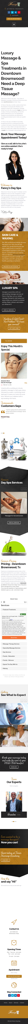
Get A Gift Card (14, 328)
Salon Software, (15, 675)
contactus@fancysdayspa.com (14, 936)
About (10, 1002)
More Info (14, 767)
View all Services (9, 310)
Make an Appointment (14, 18)
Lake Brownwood (7, 102)
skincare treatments (19, 255)
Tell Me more (8, 340)
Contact (22, 1002)
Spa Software (11, 676)
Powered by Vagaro (7, 675)
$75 (26, 383)
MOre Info (5, 860)
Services (16, 1002)
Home (5, 1002)
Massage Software (20, 676)
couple (3, 130)
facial (18, 110)
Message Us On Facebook (11, 266)
